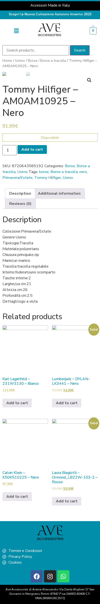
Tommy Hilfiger (47, 177)
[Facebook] (37, 576)
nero (83, 172)
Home (7, 60)
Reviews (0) (20, 203)
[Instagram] (50, 576)
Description (20, 193)
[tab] (20, 193)
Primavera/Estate (17, 177)
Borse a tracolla (53, 60)
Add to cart (32, 149)
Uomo (20, 60)
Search (79, 50)
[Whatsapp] (63, 576)
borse (44, 172)
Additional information (59, 193)
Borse (32, 60)
